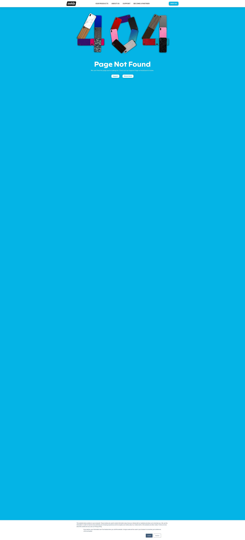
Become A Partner (142, 3)
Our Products (102, 3)
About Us (115, 3)
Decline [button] (157, 535)
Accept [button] (149, 535)
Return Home (128, 76)
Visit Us (173, 3)
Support (126, 3)
